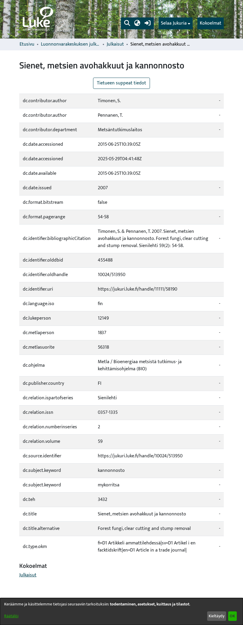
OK (232, 616)
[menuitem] (176, 23)
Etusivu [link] (27, 44)
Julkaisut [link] (115, 44)
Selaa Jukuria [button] (174, 23)
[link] (37, 19)
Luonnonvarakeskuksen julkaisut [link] (70, 44)
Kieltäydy (216, 616)
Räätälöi (11, 616)
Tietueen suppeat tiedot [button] (121, 83)
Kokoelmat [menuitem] (210, 23)
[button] (127, 23)
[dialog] (121, 611)
